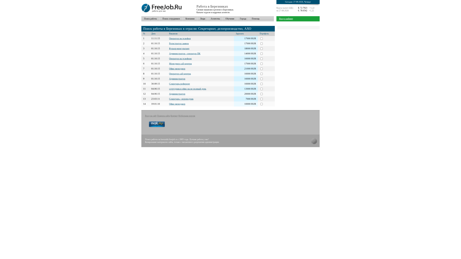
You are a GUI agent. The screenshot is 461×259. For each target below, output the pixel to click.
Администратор (177, 78)
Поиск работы (150, 18)
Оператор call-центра (180, 73)
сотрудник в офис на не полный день (187, 88)
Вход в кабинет (286, 18)
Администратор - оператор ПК (184, 53)
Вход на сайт (150, 116)
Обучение (229, 18)
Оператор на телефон (180, 38)
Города (243, 18)
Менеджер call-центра (180, 63)
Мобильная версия (186, 116)
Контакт (174, 116)
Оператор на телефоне (180, 58)
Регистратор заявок (179, 43)
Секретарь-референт (179, 83)
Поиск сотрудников (171, 18)
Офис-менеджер (177, 68)
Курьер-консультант (179, 48)
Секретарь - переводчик (181, 98)
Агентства (215, 18)
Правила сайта (163, 116)
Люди (202, 18)
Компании (189, 18)
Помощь (255, 18)
